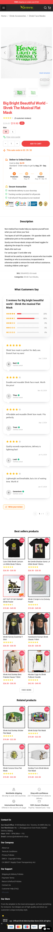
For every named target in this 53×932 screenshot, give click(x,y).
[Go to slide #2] (33, 92)
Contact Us (6, 885)
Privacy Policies (8, 855)
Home (3, 16)
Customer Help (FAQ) (10, 889)
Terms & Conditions (9, 851)
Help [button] (48, 929)
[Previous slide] (5, 52)
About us (5, 848)
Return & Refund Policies (11, 881)
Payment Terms (8, 878)
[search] (45, 7)
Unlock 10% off (5, 920)
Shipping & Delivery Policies (12, 874)
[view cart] (49, 7)
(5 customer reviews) (22, 118)
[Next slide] (48, 52)
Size (5, 127)
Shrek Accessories (17, 16)
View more (27, 690)
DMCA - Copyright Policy (11, 859)
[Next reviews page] (47, 513)
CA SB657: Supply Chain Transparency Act (18, 862)
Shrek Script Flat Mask (37, 730)
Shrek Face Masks (37, 16)
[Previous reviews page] (35, 513)
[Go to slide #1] (20, 92)
